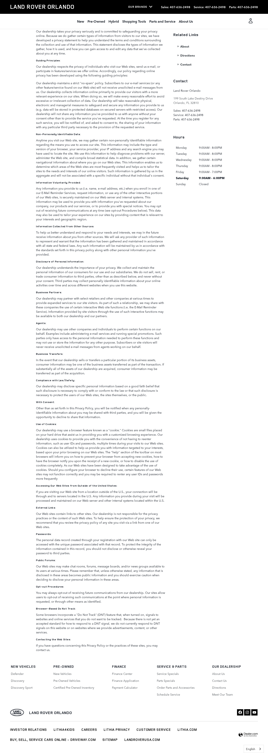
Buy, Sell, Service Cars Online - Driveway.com (53, 739)
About (184, 46)
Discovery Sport (21, 687)
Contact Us (219, 680)
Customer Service (154, 729)
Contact (185, 64)
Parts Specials (166, 680)
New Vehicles (62, 674)
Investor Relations (28, 729)
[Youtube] (254, 712)
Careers (89, 729)
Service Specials (168, 674)
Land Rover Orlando (50, 712)
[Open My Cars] (249, 21)
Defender (17, 674)
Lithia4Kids (64, 729)
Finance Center (122, 674)
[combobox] (254, 749)
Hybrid (113, 21)
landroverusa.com (142, 739)
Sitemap (110, 739)
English (250, 749)
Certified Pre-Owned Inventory (73, 687)
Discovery (17, 680)
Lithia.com (187, 729)
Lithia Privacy (117, 729)
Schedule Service (168, 694)
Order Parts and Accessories (176, 687)
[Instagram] (247, 712)
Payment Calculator (125, 687)
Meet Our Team (222, 694)
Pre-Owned (96, 21)
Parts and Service (162, 21)
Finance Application (125, 680)
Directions (187, 55)
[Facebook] (240, 712)
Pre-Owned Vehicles (66, 680)
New (80, 21)
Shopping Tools (134, 21)
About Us (186, 21)
